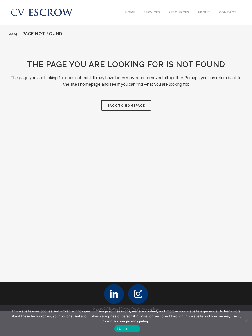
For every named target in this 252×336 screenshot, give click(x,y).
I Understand (127, 329)
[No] (245, 320)
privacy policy (137, 321)
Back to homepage (126, 105)
